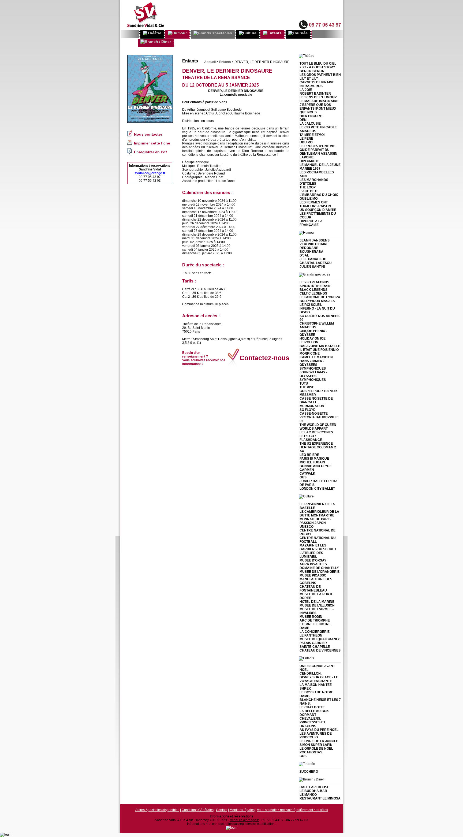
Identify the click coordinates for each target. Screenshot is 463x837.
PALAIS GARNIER (313, 643)
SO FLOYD (308, 410)
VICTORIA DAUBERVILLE (319, 417)
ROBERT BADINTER (315, 93)
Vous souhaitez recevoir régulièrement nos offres (292, 810)
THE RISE (307, 387)
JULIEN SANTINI (312, 267)
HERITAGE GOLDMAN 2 (318, 447)
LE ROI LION (309, 342)
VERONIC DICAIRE (314, 244)
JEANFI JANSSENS (315, 240)
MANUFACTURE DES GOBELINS (316, 581)
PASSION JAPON (313, 523)
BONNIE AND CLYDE (316, 466)
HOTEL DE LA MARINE (317, 602)
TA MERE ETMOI (312, 135)
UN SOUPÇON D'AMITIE (318, 210)
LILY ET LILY (309, 78)
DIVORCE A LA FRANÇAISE (311, 223)
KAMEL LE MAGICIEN (316, 357)
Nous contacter (148, 134)
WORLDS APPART (314, 428)
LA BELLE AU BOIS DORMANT (314, 713)
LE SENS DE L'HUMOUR (318, 97)
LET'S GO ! (308, 436)
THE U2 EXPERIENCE (316, 443)
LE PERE (306, 138)
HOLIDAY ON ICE (313, 338)
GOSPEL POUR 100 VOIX (319, 391)
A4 (302, 451)
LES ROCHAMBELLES (317, 172)
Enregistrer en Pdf (150, 152)
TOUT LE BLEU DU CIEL (318, 63)
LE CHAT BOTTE (312, 707)
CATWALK (307, 473)
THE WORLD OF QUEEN (318, 425)
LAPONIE (307, 157)
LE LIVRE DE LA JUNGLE (319, 741)
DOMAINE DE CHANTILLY (319, 568)
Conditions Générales (198, 810)
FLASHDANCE (311, 440)
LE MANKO (308, 795)
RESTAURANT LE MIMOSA (320, 798)
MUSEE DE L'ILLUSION (317, 605)
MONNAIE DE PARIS (315, 519)
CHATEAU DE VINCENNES (320, 650)
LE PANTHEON (311, 635)
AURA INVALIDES (313, 564)
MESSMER (308, 395)
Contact (221, 810)
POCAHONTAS (311, 752)
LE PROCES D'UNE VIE (317, 146)
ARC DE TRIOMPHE (315, 620)
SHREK (305, 688)
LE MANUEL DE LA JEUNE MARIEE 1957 (320, 166)
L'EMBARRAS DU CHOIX (319, 195)
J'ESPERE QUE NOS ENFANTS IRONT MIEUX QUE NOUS (318, 108)
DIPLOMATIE (309, 161)
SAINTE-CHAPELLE (315, 647)
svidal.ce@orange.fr (150, 173)
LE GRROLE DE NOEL (316, 748)
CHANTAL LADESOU (316, 263)
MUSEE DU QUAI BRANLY (320, 639)
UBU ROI (306, 142)
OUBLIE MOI (309, 198)
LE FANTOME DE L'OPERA (320, 297)
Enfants (225, 62)
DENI (303, 120)
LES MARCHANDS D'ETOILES (314, 181)
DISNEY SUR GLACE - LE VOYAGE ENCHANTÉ (319, 679)
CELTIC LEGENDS (313, 293)
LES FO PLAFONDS (314, 282)
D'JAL (304, 255)
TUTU (304, 383)
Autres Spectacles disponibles (157, 810)
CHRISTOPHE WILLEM (317, 323)
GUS (303, 477)
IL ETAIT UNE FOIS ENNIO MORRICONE (319, 351)
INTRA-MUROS (311, 86)
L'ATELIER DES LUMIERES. (311, 555)
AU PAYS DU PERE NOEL (319, 730)
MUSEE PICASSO (313, 575)
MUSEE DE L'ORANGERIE (319, 572)
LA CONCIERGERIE (315, 632)
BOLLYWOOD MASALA (317, 301)
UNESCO (306, 527)
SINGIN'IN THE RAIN (315, 286)
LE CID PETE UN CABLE (318, 127)
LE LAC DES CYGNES (316, 432)
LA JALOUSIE (310, 123)
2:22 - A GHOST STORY (317, 67)
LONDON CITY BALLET (317, 488)
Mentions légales (242, 810)
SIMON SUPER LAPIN (316, 745)
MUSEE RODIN (311, 617)
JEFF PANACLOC (313, 259)
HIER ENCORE (311, 116)
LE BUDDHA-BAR (313, 791)
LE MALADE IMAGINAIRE (319, 101)
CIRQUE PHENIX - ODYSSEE (313, 333)
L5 (301, 421)
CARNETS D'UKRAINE (317, 82)
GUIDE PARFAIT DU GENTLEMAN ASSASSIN (318, 151)
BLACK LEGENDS (313, 290)
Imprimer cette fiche (152, 143)
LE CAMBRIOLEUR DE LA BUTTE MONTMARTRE (319, 513)
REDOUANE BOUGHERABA (311, 250)
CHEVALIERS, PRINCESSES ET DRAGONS (312, 722)
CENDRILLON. (311, 673)
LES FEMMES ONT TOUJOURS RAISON (315, 204)
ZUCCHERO (309, 771)
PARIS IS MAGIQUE (314, 458)
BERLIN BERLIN (312, 71)
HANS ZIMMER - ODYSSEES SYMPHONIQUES (313, 364)
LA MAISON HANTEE (316, 685)
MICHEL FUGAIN (312, 462)
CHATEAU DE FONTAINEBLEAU (313, 588)
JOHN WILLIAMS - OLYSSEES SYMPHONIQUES (313, 376)
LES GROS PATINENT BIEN (320, 75)
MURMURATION (312, 406)
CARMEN (307, 470)
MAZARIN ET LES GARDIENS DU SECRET (318, 547)
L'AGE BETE (309, 191)
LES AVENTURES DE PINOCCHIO (316, 735)
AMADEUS (308, 131)
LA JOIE (306, 90)
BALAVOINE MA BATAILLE (320, 346)
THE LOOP (308, 187)
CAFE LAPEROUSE (314, 787)
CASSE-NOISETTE (314, 413)
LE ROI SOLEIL (311, 305)
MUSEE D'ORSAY (313, 560)
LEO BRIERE (309, 455)
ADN (303, 176)
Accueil (210, 62)
